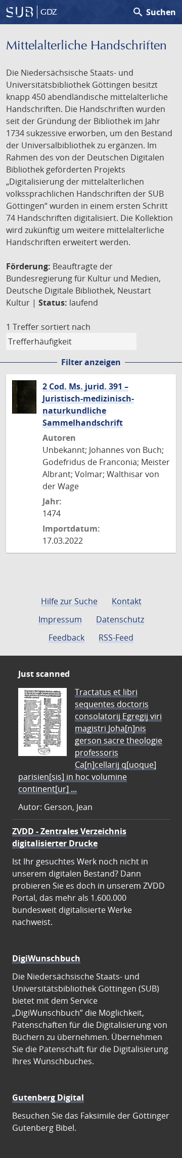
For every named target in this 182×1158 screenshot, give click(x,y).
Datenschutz (120, 619)
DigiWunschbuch (46, 958)
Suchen (154, 12)
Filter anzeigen (91, 362)
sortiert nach (65, 326)
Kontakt (127, 601)
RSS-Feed (116, 637)
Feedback (66, 637)
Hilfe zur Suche (69, 601)
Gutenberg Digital (48, 1097)
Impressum (60, 619)
